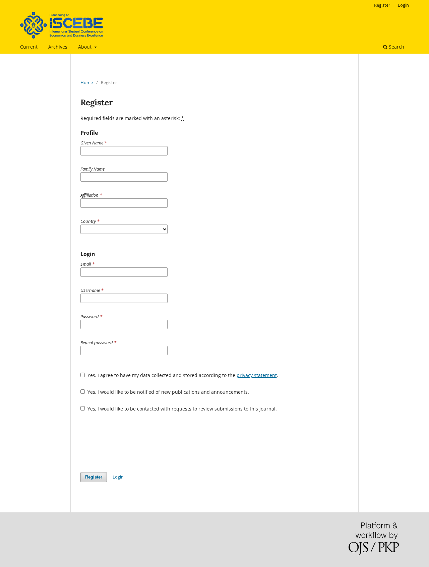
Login (403, 5)
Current (29, 47)
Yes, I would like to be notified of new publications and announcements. (167, 392)
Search (395, 47)
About (85, 47)
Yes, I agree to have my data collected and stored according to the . (182, 375)
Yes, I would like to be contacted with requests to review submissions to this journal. (181, 408)
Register (382, 5)
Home (86, 82)
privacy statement (257, 375)
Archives (57, 47)
